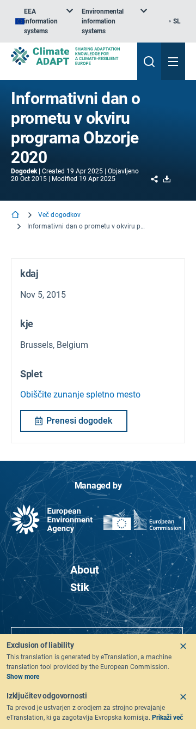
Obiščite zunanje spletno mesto (80, 394)
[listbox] (44, 21)
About (84, 569)
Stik (79, 587)
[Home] (16, 215)
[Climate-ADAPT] (69, 56)
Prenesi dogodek (79, 420)
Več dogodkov (59, 215)
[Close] (182, 646)
